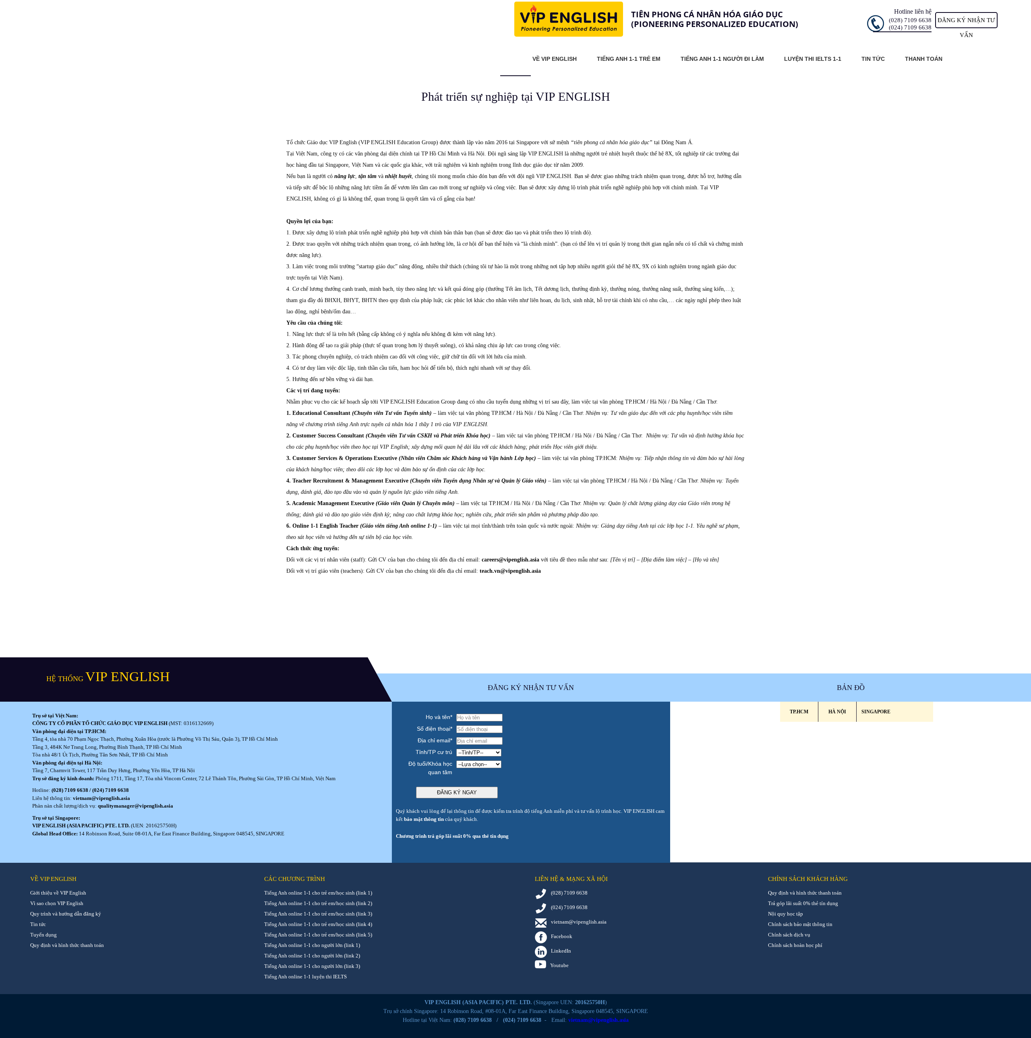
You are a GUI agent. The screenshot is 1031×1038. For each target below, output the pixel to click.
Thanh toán (923, 59)
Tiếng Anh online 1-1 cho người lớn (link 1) (312, 945)
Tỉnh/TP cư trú (434, 752)
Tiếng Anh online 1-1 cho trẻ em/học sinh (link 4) (318, 924)
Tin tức (873, 59)
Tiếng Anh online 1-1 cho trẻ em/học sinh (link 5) (318, 935)
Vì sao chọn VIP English (56, 903)
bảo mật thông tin (424, 819)
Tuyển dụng (43, 935)
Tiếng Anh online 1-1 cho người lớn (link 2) (312, 956)
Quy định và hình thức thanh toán (67, 945)
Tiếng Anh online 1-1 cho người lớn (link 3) (312, 966)
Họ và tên (439, 717)
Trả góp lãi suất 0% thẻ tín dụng (803, 903)
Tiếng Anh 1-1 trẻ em (628, 59)
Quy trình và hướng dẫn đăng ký (65, 914)
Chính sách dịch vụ (789, 935)
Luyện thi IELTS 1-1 (812, 59)
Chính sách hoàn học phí (795, 945)
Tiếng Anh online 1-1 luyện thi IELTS (305, 977)
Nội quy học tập (785, 914)
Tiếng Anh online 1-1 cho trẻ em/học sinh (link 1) (318, 893)
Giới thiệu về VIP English (58, 893)
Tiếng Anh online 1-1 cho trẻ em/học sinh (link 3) (318, 914)
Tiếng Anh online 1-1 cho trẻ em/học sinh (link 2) (318, 903)
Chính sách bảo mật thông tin (800, 924)
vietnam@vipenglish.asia (101, 798)
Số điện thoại (434, 728)
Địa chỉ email (435, 740)
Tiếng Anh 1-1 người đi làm (722, 59)
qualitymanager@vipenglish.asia (135, 806)
